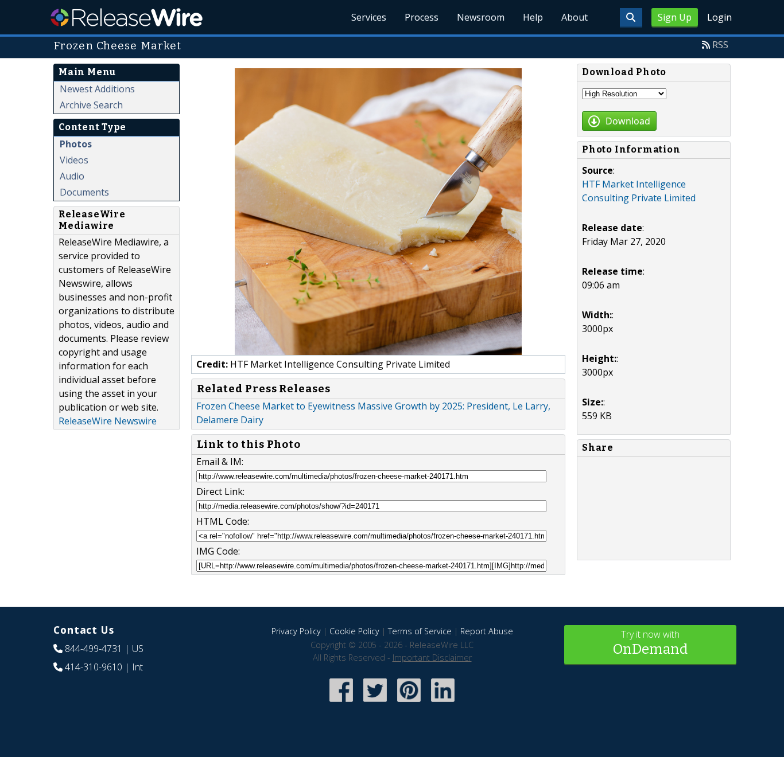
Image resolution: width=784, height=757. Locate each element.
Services (368, 17)
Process (421, 17)
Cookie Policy (354, 631)
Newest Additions (97, 89)
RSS (720, 44)
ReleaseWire (126, 17)
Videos (74, 160)
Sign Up (675, 17)
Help (533, 17)
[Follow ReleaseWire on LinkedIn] (443, 702)
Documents (84, 192)
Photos (76, 144)
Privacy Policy (296, 631)
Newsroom (480, 17)
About (574, 17)
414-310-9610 (93, 667)
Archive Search (91, 105)
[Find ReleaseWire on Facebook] (341, 702)
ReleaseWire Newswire (108, 421)
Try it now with (650, 642)
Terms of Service (420, 631)
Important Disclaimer (432, 657)
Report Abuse (486, 631)
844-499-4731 (93, 648)
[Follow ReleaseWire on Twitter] (375, 702)
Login (719, 17)
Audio (72, 176)
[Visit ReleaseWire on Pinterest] (409, 702)
